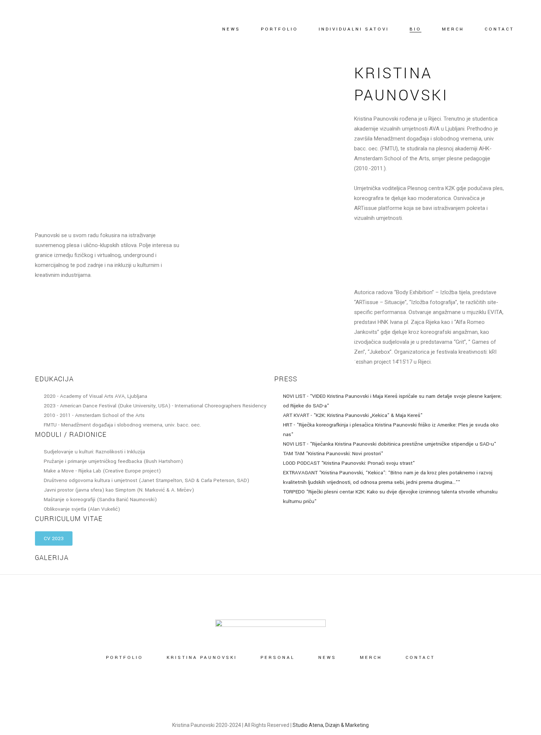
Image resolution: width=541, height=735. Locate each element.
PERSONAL (278, 657)
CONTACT (420, 657)
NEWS (327, 657)
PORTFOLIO (124, 657)
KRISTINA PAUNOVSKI (202, 657)
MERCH (371, 657)
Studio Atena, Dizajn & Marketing (331, 725)
